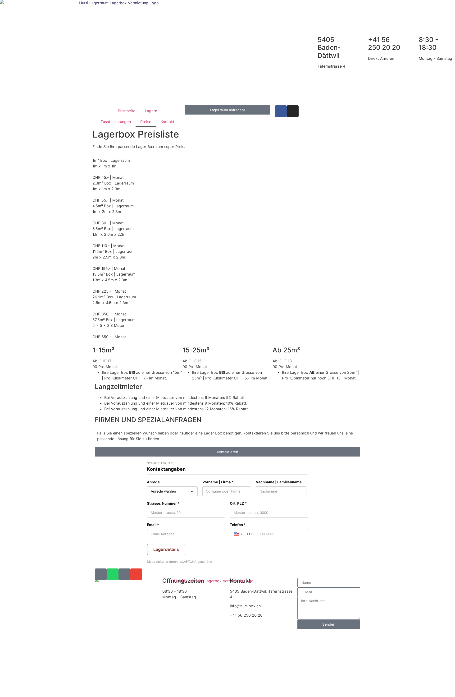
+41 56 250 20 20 (384, 44)
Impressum (130, 688)
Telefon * (238, 524)
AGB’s (149, 688)
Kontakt (167, 121)
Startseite (126, 110)
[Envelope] (136, 574)
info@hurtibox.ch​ (245, 606)
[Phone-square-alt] (101, 574)
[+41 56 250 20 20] (362, 40)
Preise (145, 121)
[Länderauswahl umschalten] (238, 534)
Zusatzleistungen (115, 121)
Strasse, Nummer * (163, 503)
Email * (153, 524)
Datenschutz (106, 688)
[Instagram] (293, 111)
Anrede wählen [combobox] (163, 491)
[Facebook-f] (281, 111)
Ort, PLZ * (238, 503)
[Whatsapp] (112, 574)
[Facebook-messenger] (124, 574)
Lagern (151, 110)
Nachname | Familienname (279, 482)
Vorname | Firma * (217, 482)
